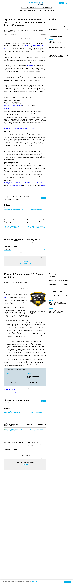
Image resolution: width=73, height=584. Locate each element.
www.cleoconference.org (10, 146)
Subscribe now (18, 185)
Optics (29, 10)
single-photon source (41, 113)
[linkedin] (23, 38)
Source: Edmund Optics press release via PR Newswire (17, 393)
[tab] (7, 250)
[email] (29, 38)
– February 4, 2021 (34, 393)
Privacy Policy (34, 581)
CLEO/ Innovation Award (34, 45)
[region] (25, 252)
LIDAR (5, 105)
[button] (5, 3)
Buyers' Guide (51, 10)
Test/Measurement (42, 10)
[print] (45, 38)
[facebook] (21, 38)
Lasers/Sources (22, 10)
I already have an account (25, 263)
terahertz (6, 48)
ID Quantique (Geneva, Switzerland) (12, 108)
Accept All (67, 581)
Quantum (34, 10)
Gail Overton (12, 185)
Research (6, 16)
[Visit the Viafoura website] (43, 459)
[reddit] (27, 38)
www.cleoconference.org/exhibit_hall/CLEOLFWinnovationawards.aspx (20, 128)
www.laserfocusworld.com (26, 156)
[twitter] (25, 38)
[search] (7, 3)
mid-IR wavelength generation (15, 105)
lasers (21, 86)
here (35, 186)
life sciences (30, 65)
